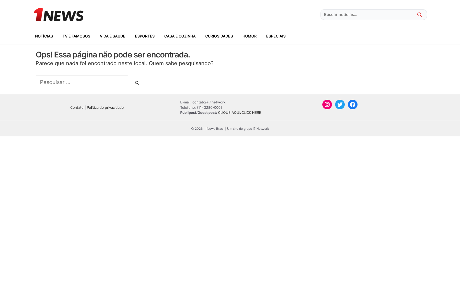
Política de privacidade (105, 107)
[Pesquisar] (137, 83)
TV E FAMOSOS (76, 36)
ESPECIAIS (276, 36)
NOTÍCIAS (44, 36)
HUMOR (250, 36)
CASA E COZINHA (180, 36)
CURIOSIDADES (219, 36)
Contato (77, 107)
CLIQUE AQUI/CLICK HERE (239, 112)
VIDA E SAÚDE (112, 36)
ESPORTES (145, 36)
